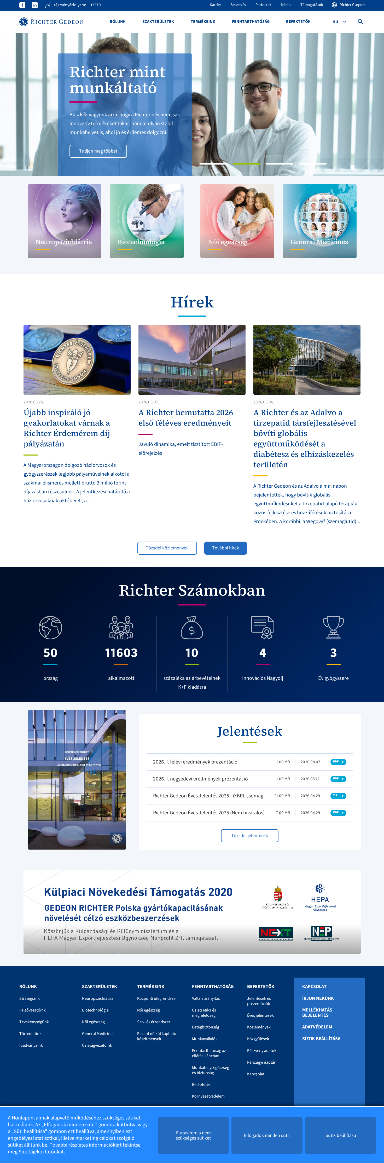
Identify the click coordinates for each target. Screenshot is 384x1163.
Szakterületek (158, 22)
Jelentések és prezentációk (259, 1001)
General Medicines (98, 1034)
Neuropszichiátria (97, 998)
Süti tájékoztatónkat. (42, 1151)
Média (286, 5)
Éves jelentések (260, 1015)
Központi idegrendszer (157, 998)
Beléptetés (201, 1084)
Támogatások (311, 5)
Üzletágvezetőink (97, 1045)
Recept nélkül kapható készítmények (156, 1036)
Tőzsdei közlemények (167, 548)
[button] (29, 104)
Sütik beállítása (321, 1038)
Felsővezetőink (32, 1010)
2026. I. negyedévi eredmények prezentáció (200, 779)
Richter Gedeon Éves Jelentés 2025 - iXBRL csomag (208, 795)
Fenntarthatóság (251, 22)
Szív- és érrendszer (153, 1022)
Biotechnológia (95, 1010)
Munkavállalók (205, 1039)
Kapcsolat (255, 1074)
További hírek (225, 548)
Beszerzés (238, 5)
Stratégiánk (29, 998)
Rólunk (118, 22)
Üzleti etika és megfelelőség (204, 1012)
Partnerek (263, 5)
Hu (336, 22)
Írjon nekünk (318, 998)
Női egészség (93, 1022)
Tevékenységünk (34, 1022)
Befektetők (298, 22)
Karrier (215, 5)
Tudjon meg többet (98, 151)
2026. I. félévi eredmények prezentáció (195, 762)
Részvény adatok (261, 1050)
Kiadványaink (31, 1045)
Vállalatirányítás (206, 998)
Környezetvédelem (208, 1096)
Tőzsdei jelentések (249, 835)
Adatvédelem (317, 1027)
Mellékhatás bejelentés (317, 1013)
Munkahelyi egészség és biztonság (210, 1070)
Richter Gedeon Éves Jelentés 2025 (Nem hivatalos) (209, 812)
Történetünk (30, 1034)
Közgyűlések (258, 1039)
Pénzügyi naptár (261, 1062)
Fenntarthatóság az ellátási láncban (209, 1053)
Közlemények (259, 1027)
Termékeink (203, 22)
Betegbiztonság (205, 1027)
